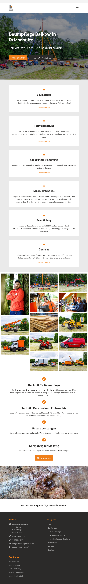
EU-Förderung (15, 569)
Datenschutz (15, 565)
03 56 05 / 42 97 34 (18, 540)
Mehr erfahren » (44, 107)
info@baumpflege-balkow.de (23, 543)
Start (50, 524)
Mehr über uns (44, 457)
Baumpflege (56, 531)
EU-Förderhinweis (17, 572)
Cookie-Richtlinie (17, 576)
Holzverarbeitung (58, 535)
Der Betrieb (52, 542)
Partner (51, 546)
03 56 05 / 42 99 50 (42, 57)
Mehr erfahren (18, 57)
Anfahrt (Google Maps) (20, 547)
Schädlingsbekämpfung (61, 539)
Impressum (14, 561)
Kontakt (51, 550)
